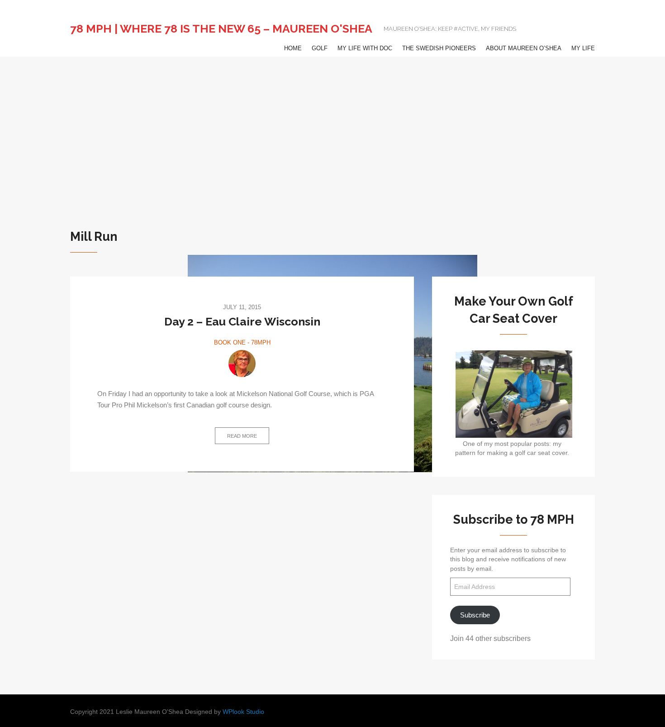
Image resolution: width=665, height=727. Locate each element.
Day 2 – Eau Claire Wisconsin (242, 321)
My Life (583, 48)
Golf (320, 48)
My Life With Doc (364, 48)
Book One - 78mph (242, 342)
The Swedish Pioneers (439, 48)
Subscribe (475, 615)
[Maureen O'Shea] (242, 363)
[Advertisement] (332, 124)
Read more (242, 436)
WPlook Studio (243, 711)
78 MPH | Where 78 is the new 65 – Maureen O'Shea (221, 28)
